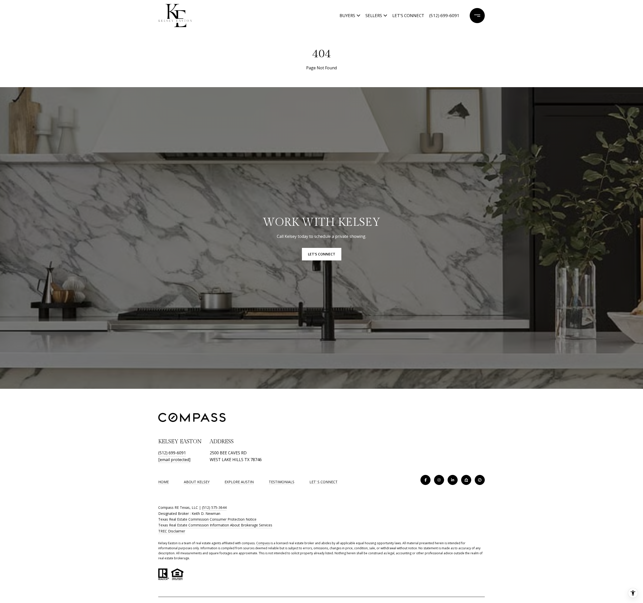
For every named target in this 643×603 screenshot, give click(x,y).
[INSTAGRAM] (439, 480)
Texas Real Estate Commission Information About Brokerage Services (215, 525)
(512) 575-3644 (214, 507)
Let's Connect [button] (321, 254)
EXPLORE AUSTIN (239, 481)
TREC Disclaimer (171, 531)
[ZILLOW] (466, 480)
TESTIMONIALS (281, 481)
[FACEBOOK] (425, 480)
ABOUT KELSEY (196, 481)
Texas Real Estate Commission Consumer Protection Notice (207, 519)
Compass (263, 543)
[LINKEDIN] (453, 480)
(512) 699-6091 (444, 15)
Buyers (347, 15)
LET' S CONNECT (323, 482)
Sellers (373, 15)
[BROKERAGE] (480, 480)
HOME (163, 481)
